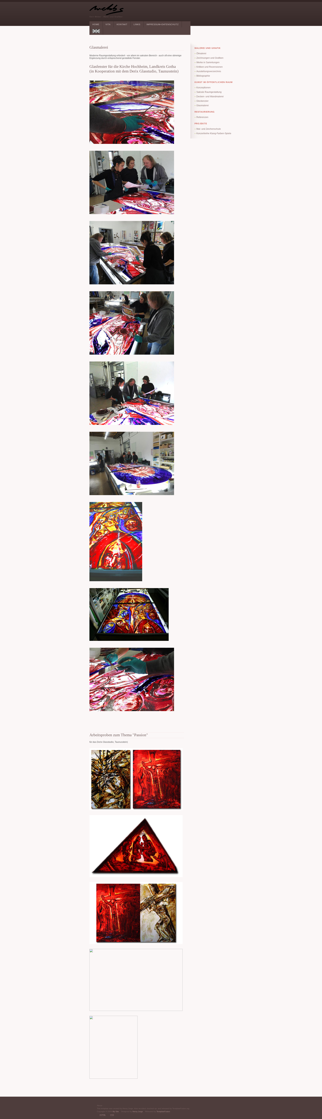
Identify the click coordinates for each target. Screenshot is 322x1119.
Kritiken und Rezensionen (209, 67)
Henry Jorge (137, 1111)
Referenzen (202, 117)
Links (137, 24)
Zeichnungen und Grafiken (209, 58)
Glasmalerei (202, 105)
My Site (116, 1111)
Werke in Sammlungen (208, 62)
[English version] (96, 31)
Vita (108, 24)
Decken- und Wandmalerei (210, 96)
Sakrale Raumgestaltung (209, 92)
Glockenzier (202, 101)
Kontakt (122, 24)
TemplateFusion (163, 1111)
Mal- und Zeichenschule (208, 129)
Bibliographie (203, 76)
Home (95, 24)
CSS (112, 1115)
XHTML (103, 1115)
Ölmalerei (201, 53)
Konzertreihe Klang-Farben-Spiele (213, 133)
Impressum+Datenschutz (162, 24)
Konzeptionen (203, 87)
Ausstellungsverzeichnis (208, 71)
